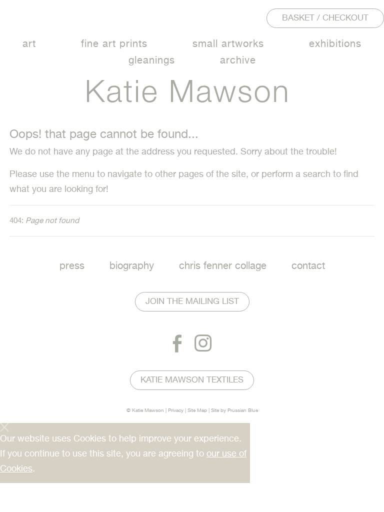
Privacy (176, 410)
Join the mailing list (192, 302)
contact (308, 266)
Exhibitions (335, 44)
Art (29, 44)
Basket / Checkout (325, 18)
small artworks (228, 44)
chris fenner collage (222, 266)
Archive (238, 61)
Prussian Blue (243, 410)
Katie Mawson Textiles (192, 380)
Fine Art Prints (114, 44)
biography (132, 266)
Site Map (197, 410)
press (72, 266)
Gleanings (151, 61)
